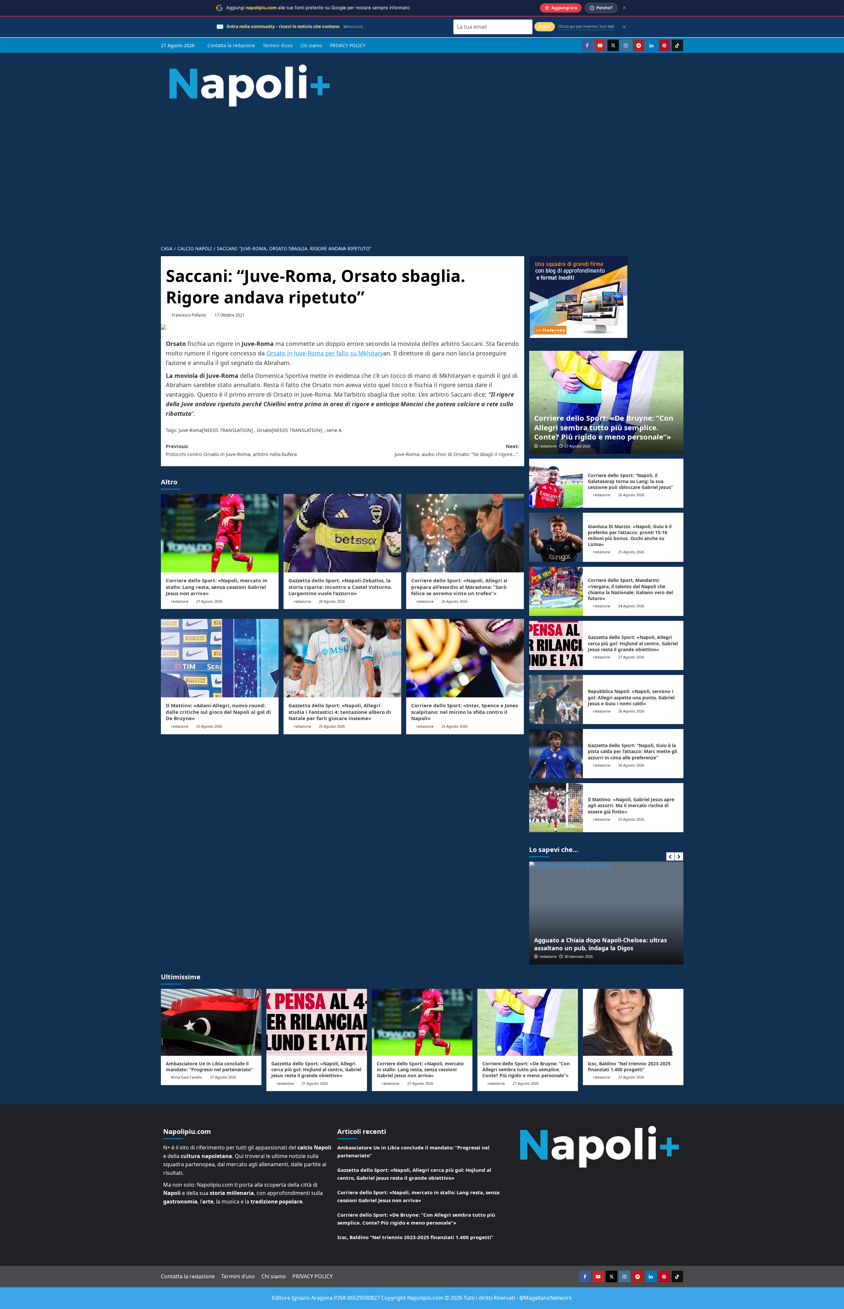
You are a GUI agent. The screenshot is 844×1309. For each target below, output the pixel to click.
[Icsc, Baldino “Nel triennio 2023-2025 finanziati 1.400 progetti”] (633, 1022)
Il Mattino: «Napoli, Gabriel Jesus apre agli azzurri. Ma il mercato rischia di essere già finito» (631, 805)
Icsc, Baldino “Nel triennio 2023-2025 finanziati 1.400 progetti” (629, 1066)
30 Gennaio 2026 (578, 956)
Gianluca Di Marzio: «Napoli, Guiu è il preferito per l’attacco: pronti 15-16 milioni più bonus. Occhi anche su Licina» (630, 535)
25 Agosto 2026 (209, 726)
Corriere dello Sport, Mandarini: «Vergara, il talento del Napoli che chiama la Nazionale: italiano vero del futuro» (630, 589)
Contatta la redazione (231, 45)
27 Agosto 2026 (209, 601)
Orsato (264, 430)
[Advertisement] (422, 171)
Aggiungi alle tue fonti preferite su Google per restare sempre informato (318, 7)
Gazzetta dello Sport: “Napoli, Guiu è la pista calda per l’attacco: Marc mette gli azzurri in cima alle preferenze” (632, 751)
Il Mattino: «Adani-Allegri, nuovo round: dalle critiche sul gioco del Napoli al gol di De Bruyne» (218, 711)
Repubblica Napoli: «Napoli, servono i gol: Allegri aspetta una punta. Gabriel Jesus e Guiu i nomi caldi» (631, 697)
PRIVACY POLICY (347, 45)
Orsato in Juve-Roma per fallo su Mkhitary (324, 353)
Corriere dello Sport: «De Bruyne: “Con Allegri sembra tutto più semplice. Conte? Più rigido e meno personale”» (603, 427)
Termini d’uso (277, 45)
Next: (457, 450)
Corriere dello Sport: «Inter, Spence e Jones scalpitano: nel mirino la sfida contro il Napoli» (464, 711)
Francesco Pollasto (189, 315)
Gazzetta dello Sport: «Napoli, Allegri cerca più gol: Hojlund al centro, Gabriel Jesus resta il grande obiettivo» (633, 643)
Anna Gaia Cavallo (186, 1077)
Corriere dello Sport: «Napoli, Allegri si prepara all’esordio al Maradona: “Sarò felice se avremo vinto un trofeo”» (459, 586)
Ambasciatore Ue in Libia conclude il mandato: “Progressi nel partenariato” (209, 1066)
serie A (334, 430)
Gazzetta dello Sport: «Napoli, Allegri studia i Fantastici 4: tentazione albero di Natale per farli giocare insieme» (339, 711)
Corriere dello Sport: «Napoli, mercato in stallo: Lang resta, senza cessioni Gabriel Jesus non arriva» (216, 586)
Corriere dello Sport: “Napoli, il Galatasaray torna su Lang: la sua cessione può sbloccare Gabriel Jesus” (630, 481)
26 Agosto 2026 (332, 601)
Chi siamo (311, 45)
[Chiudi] (624, 7)
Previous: (231, 450)
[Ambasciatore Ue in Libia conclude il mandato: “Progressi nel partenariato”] (211, 1022)
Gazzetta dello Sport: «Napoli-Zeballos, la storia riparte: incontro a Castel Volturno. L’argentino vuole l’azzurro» (340, 586)
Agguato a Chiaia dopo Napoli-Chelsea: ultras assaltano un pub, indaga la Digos (600, 944)
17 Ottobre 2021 (230, 315)
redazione (179, 601)
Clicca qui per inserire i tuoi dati (586, 26)
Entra (544, 26)
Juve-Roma (190, 430)
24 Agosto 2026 (631, 605)
